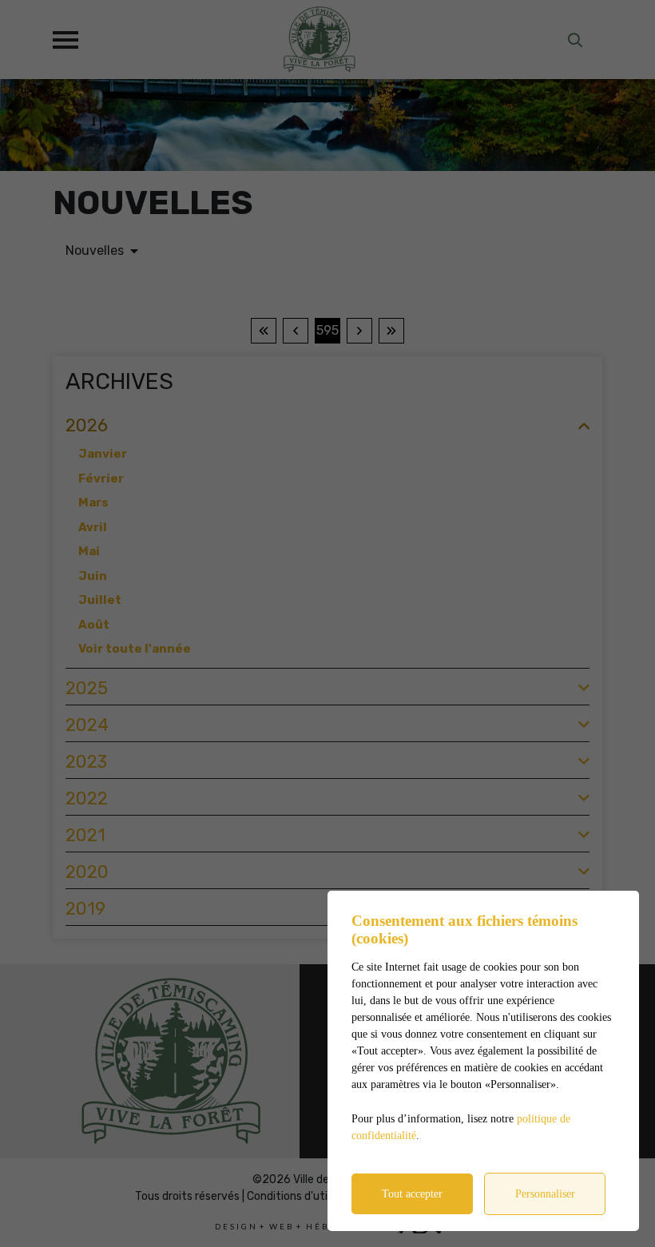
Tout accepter (412, 1194)
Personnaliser (545, 1194)
